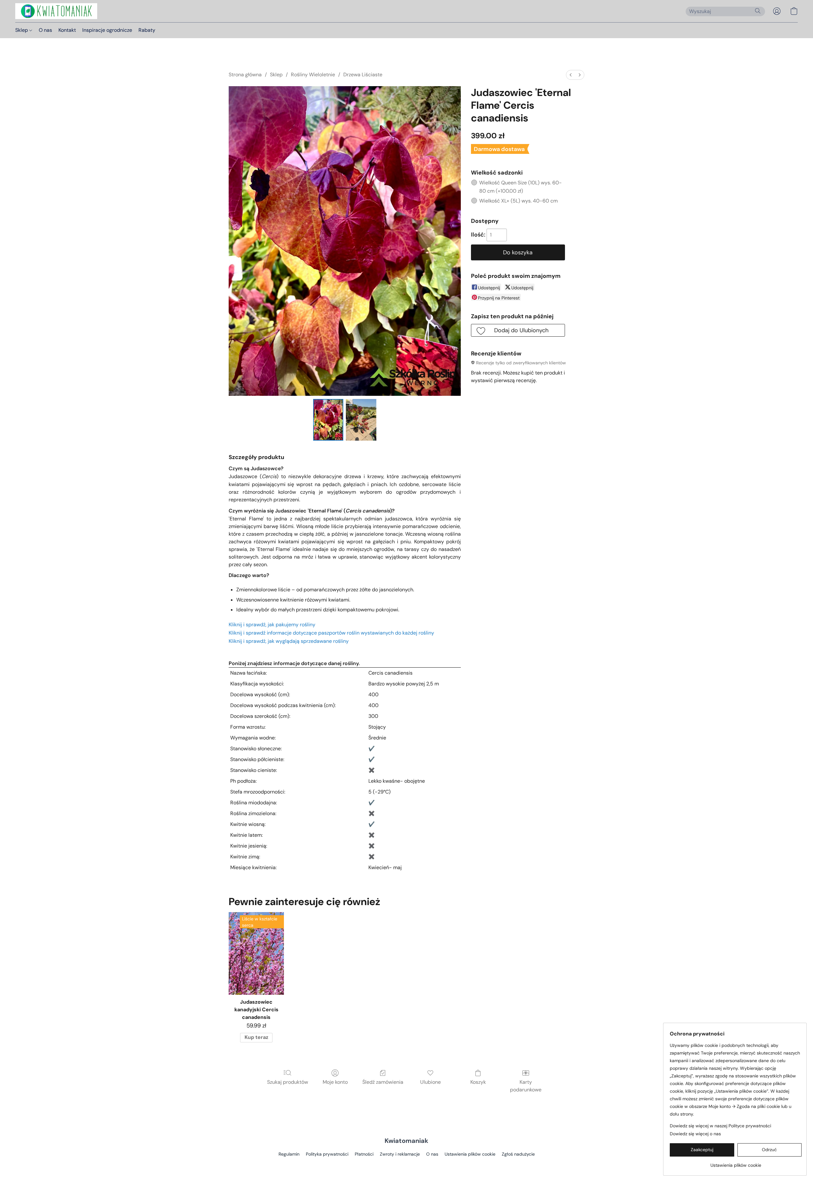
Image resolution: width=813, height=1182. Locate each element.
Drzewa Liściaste (362, 74)
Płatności (364, 1154)
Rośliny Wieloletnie (313, 74)
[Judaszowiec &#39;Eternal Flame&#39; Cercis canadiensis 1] (361, 419)
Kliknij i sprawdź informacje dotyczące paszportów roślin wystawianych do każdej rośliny (331, 632)
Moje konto (335, 1082)
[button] (56, 11)
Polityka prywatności (327, 1154)
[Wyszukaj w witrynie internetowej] (758, 10)
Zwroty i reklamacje (400, 1154)
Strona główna (245, 74)
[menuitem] (570, 74)
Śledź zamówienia (382, 1082)
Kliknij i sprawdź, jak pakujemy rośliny (272, 624)
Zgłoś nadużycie (518, 1154)
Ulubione (430, 1082)
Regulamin (289, 1154)
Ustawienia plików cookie (470, 1154)
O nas (45, 30)
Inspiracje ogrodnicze (107, 30)
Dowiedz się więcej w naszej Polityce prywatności (720, 1126)
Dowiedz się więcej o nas (695, 1134)
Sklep (22, 30)
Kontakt (67, 30)
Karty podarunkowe (525, 1086)
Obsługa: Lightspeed (406, 1165)
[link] (736, 1163)
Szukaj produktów (287, 1082)
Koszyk (478, 1082)
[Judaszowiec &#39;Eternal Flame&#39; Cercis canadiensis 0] (328, 419)
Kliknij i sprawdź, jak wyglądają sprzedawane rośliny (289, 641)
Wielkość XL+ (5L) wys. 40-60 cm (518, 200)
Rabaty (146, 30)
